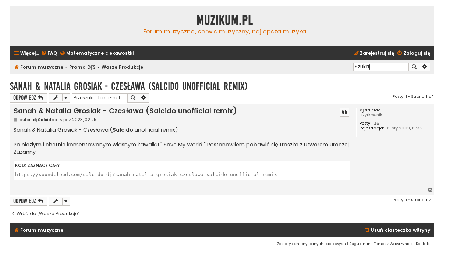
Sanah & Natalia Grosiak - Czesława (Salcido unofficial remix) (129, 86)
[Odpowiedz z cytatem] (344, 112)
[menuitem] (49, 53)
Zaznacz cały (44, 165)
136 (375, 123)
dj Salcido (370, 110)
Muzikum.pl (224, 20)
